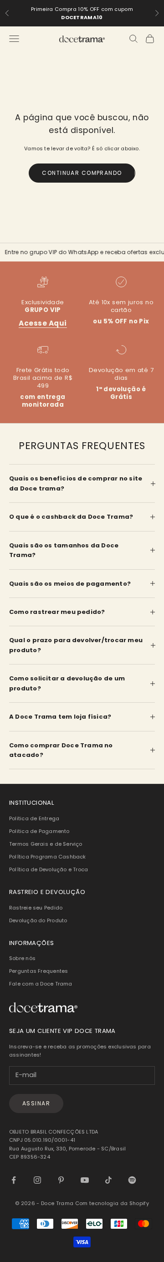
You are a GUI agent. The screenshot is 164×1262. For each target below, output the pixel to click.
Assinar (36, 1103)
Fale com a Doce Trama (40, 983)
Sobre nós (22, 958)
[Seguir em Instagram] (37, 1180)
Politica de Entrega (34, 818)
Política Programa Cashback (47, 856)
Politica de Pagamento (39, 831)
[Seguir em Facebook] (13, 1180)
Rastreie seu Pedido (35, 907)
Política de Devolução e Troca (48, 869)
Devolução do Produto (38, 920)
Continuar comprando (82, 173)
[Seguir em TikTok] (108, 1180)
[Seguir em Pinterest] (61, 1180)
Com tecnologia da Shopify (112, 1203)
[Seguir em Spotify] (132, 1180)
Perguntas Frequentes (38, 971)
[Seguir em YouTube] (84, 1180)
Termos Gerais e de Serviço (45, 844)
